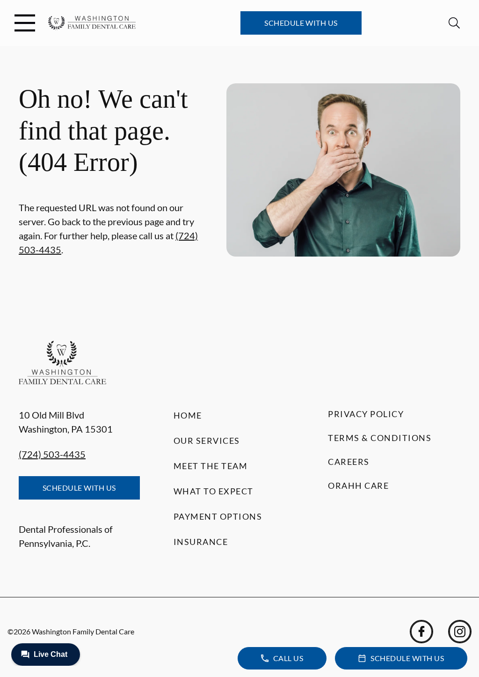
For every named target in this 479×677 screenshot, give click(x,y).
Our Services (207, 440)
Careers (349, 461)
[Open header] (25, 23)
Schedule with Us (301, 22)
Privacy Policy (366, 414)
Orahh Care (358, 485)
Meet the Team (211, 466)
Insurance (201, 542)
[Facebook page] (421, 631)
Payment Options (218, 516)
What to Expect (214, 491)
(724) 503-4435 (52, 454)
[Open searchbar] (454, 23)
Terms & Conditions (379, 438)
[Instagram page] (460, 631)
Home (188, 415)
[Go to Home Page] (92, 23)
